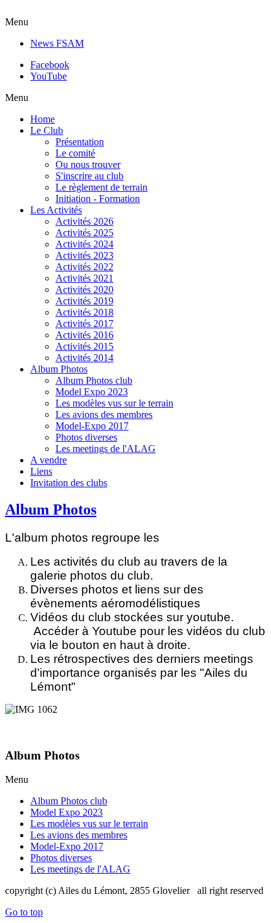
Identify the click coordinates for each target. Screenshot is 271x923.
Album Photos (50, 509)
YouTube (48, 76)
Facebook (49, 64)
